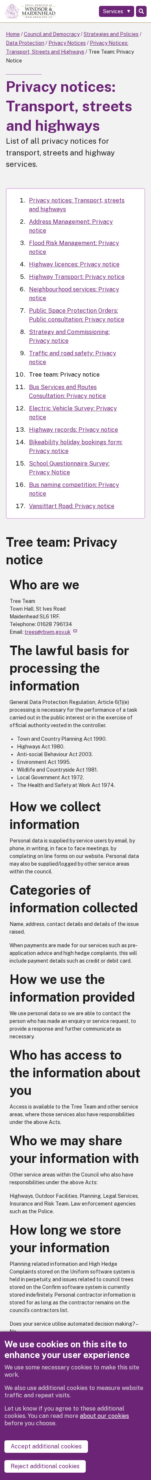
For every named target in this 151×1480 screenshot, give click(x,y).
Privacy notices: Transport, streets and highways (77, 205)
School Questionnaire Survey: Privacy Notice (69, 468)
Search (141, 11)
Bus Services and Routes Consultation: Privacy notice (67, 391)
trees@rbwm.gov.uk (48, 632)
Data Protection (25, 43)
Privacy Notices (67, 43)
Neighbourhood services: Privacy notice (74, 294)
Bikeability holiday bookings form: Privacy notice (75, 447)
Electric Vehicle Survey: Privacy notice (73, 413)
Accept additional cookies (46, 1446)
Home (13, 34)
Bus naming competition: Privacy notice (74, 489)
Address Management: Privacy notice (71, 226)
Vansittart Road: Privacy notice (71, 506)
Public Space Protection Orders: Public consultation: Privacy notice (76, 315)
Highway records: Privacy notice (73, 429)
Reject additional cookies (45, 1466)
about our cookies (104, 1415)
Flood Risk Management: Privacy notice (74, 247)
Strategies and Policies (111, 34)
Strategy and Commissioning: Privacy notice (69, 336)
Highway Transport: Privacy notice (77, 276)
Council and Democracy (52, 34)
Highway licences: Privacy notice (74, 264)
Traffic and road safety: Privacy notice (72, 358)
